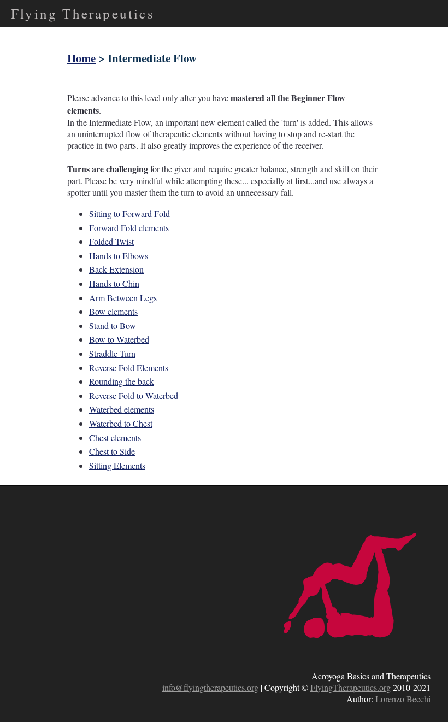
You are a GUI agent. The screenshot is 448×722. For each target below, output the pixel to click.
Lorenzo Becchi (403, 699)
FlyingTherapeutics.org (350, 687)
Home (81, 58)
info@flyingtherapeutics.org (210, 687)
